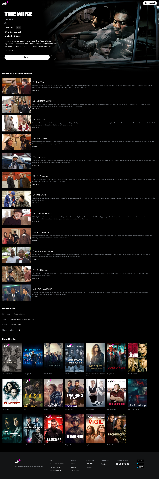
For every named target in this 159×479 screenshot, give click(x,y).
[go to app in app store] (140, 460)
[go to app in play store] (140, 464)
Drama (19, 324)
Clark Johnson (19, 314)
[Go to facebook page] (117, 464)
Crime (13, 324)
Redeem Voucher (56, 464)
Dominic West (16, 319)
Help (52, 460)
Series (73, 464)
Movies (73, 467)
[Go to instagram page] (120, 464)
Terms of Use (55, 467)
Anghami (89, 467)
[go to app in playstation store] (140, 467)
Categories (75, 470)
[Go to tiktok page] (122, 464)
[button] (150, 3)
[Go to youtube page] (125, 464)
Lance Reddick (28, 319)
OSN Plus (89, 464)
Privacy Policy (55, 470)
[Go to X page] (128, 464)
